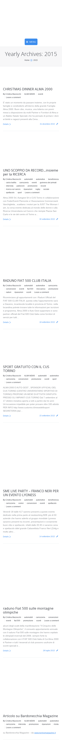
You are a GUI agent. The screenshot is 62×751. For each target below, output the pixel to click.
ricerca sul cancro (13, 189)
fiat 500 (30, 289)
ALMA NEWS (29, 94)
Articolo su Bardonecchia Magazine (30, 715)
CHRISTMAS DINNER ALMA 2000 (28, 89)
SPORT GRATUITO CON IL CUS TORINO (26, 368)
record (43, 186)
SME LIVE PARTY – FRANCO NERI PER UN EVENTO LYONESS (31, 493)
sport (20, 192)
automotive (40, 179)
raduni (8, 292)
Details (6, 124)
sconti (28, 292)
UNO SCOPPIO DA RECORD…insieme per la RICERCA (30, 172)
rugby (38, 189)
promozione (32, 186)
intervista (9, 186)
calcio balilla (11, 183)
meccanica (40, 289)
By (12, 94)
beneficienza (53, 179)
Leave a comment (13, 97)
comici (21, 503)
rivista (56, 724)
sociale (46, 189)
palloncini (21, 186)
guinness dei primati (48, 183)
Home (27, 60)
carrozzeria (24, 183)
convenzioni (11, 289)
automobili (28, 179)
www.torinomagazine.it (45, 732)
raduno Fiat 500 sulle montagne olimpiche (28, 610)
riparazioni (28, 189)
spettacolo (10, 192)
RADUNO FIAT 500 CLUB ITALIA (27, 280)
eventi (40, 94)
